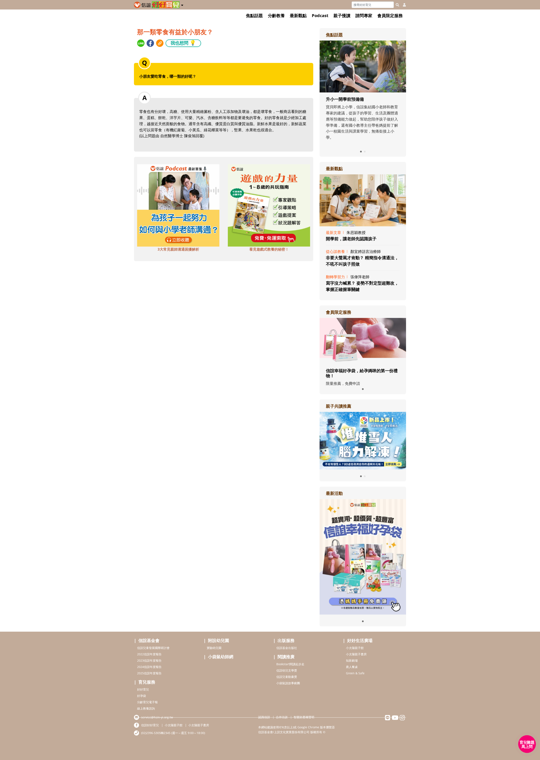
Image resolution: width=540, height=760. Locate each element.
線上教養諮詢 (146, 708)
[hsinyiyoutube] (395, 719)
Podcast (320, 15)
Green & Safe (355, 673)
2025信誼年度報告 (149, 673)
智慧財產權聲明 (304, 717)
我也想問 (183, 43)
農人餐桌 (352, 667)
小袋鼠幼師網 (220, 657)
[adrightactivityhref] (363, 556)
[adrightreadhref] (363, 440)
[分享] (140, 43)
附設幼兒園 (218, 640)
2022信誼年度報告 (149, 654)
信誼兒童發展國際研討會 (153, 648)
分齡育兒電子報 (147, 702)
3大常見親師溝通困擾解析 (178, 249)
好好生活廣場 (360, 640)
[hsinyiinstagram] (402, 719)
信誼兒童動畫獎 (286, 677)
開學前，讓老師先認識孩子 (351, 239)
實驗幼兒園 (214, 648)
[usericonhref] (402, 5)
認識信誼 (264, 717)
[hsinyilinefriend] (387, 719)
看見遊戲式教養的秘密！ (269, 249)
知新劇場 (352, 660)
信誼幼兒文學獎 (286, 670)
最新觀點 (298, 15)
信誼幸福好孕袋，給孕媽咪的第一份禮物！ (362, 373)
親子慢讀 (341, 15)
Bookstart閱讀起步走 (290, 664)
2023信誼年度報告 (149, 660)
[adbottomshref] (178, 205)
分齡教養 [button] (276, 15)
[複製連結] (159, 43)
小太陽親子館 (355, 648)
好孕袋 (141, 696)
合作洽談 (282, 717)
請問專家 (363, 15)
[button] (182, 4)
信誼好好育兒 (150, 725)
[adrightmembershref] (363, 340)
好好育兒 (143, 689)
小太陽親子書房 (356, 654)
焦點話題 (254, 15)
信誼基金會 (148, 640)
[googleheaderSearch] (397, 5)
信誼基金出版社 (286, 648)
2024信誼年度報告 (149, 667)
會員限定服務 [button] (390, 15)
